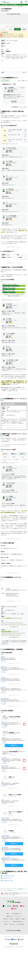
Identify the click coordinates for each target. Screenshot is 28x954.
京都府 (5, 6)
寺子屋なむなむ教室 (6, 857)
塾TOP (2, 6)
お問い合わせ (11, 924)
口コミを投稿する (6, 80)
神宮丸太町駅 (14, 6)
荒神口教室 (3, 666)
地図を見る (4, 661)
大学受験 (16, 906)
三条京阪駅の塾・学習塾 (8, 880)
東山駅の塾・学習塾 (7, 878)
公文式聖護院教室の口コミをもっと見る (18, 107)
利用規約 (23, 918)
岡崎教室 (3, 656)
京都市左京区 (9, 6)
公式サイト (14, 745)
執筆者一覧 (5, 918)
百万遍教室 (3, 677)
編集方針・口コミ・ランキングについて (14, 916)
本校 (3, 721)
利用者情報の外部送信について (18, 921)
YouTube (15, 908)
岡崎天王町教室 (5, 765)
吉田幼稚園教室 (5, 847)
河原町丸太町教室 (5, 818)
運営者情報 (17, 918)
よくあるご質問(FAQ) (20, 924)
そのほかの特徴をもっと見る (14, 626)
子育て (23, 906)
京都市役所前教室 (4, 698)
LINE (10, 906)
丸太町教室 (4, 757)
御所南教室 (3, 687)
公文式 (7, 49)
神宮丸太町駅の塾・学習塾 (8, 876)
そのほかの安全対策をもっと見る (14, 637)
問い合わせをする (4, 644)
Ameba (9, 939)
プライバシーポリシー (6, 921)
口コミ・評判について (23, 80)
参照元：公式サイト (23, 417)
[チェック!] (24, 724)
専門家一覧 (11, 918)
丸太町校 (3, 737)
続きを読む (14, 101)
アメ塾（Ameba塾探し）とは (16, 913)
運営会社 (5, 924)
